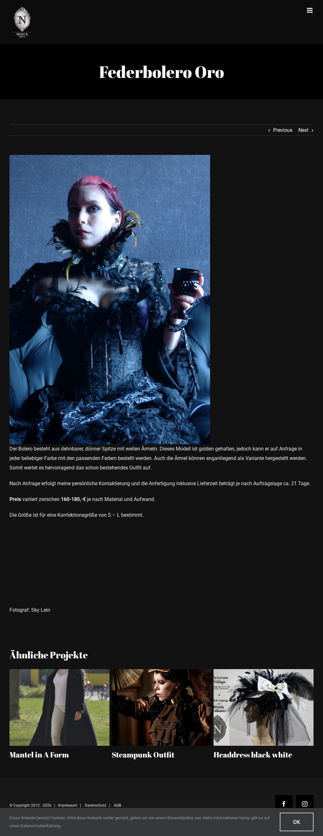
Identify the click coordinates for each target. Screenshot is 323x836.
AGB (117, 805)
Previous (282, 130)
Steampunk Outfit (44, 755)
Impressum (67, 805)
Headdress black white (154, 755)
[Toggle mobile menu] (310, 10)
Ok (296, 822)
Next (303, 130)
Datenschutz (95, 805)
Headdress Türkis (248, 755)
